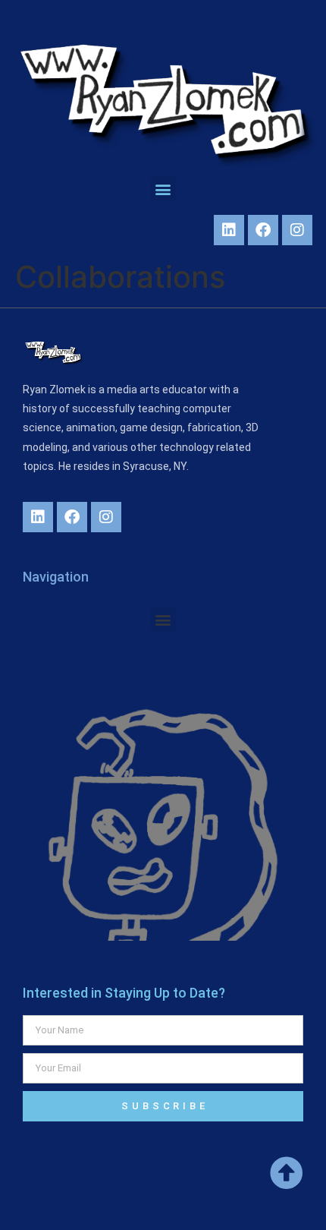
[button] (163, 188)
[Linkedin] (229, 230)
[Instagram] (297, 230)
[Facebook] (263, 230)
